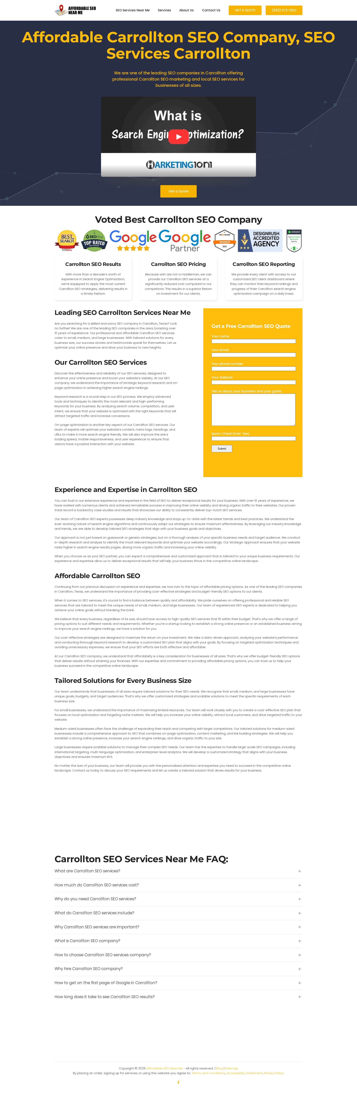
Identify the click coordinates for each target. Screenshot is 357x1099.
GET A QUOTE (245, 10)
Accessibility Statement (245, 1073)
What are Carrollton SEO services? (87, 871)
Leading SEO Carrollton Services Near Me (122, 312)
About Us (186, 10)
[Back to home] (75, 10)
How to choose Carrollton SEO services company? (103, 955)
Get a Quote (178, 191)
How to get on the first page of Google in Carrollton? (106, 983)
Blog (219, 1068)
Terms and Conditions (208, 1073)
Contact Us (211, 10)
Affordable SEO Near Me (164, 1068)
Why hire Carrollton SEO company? (89, 969)
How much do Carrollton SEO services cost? (97, 885)
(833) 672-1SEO (284, 10)
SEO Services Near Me (133, 10)
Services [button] (164, 10)
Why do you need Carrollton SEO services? (95, 899)
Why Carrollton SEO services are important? (97, 927)
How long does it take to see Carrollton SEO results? (105, 997)
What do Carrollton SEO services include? (94, 913)
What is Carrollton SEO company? (87, 941)
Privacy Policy (274, 1073)
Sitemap (231, 1068)
